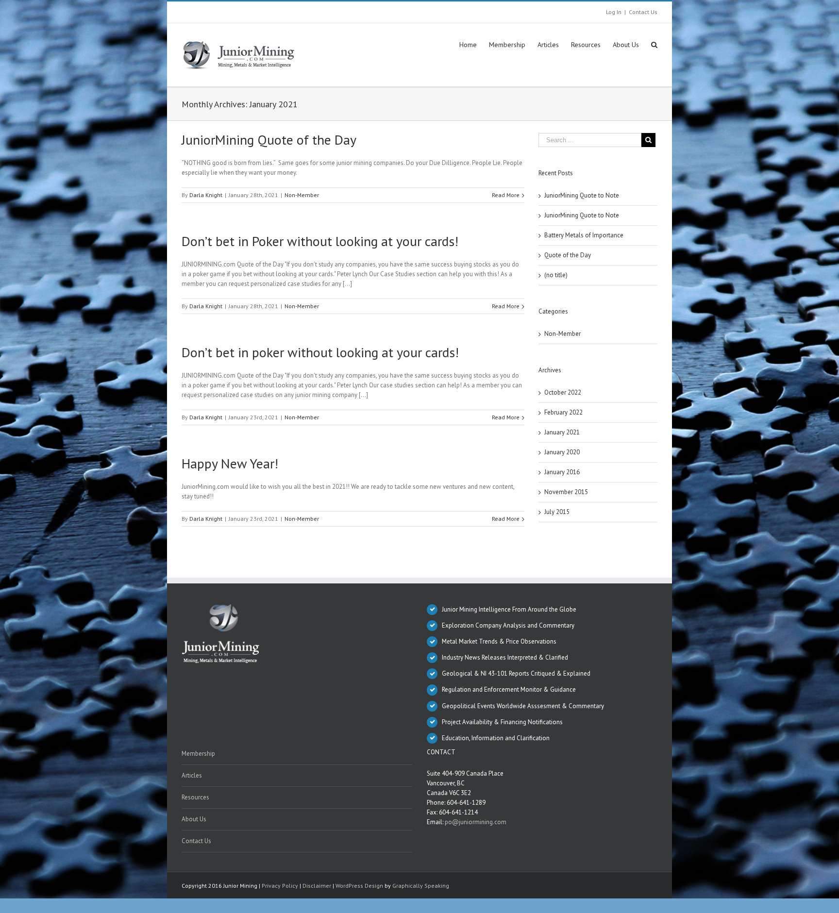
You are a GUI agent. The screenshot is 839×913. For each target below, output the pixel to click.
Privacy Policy (280, 885)
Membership (198, 753)
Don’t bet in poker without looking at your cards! (320, 352)
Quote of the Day (567, 255)
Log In (613, 12)
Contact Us (643, 12)
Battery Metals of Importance (583, 235)
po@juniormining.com (475, 822)
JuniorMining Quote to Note (581, 195)
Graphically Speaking (420, 885)
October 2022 (562, 392)
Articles (192, 775)
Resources (195, 797)
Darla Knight (205, 195)
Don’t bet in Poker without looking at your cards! (320, 241)
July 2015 (557, 512)
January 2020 (562, 452)
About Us (194, 819)
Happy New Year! (230, 463)
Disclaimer (316, 885)
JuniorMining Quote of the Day (269, 140)
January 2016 (562, 472)
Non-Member (302, 195)
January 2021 (562, 432)
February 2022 (563, 412)
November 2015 (566, 492)
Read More (506, 195)
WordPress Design (359, 885)
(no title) (556, 275)
